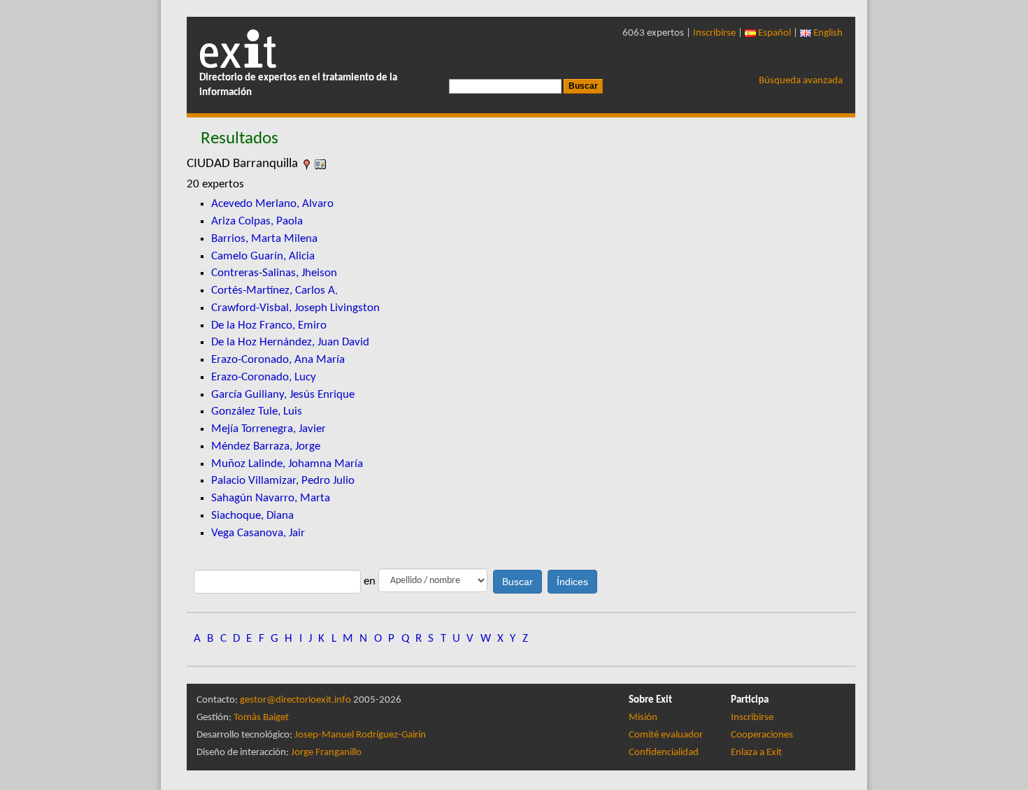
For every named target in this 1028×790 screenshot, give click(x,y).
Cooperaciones (762, 735)
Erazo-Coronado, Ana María (278, 360)
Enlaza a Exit (756, 752)
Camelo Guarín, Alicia (263, 256)
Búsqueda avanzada (801, 81)
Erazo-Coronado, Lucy (263, 377)
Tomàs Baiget (261, 717)
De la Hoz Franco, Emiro (269, 325)
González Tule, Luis (256, 411)
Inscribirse (714, 33)
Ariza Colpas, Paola (257, 221)
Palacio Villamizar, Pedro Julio (283, 481)
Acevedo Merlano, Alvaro (272, 204)
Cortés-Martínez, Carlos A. (274, 290)
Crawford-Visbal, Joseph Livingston (295, 308)
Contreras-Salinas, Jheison (274, 273)
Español (773, 33)
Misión (643, 717)
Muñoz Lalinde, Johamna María (287, 464)
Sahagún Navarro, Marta (270, 498)
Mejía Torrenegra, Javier (268, 429)
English (827, 33)
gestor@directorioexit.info (295, 700)
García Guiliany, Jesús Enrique (283, 395)
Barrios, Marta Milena (264, 239)
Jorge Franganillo (326, 752)
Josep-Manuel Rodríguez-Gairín (360, 735)
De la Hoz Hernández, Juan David (290, 342)
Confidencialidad (664, 752)
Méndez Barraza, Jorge (265, 446)
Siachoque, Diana (252, 516)
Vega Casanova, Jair (258, 533)
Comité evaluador (666, 735)
